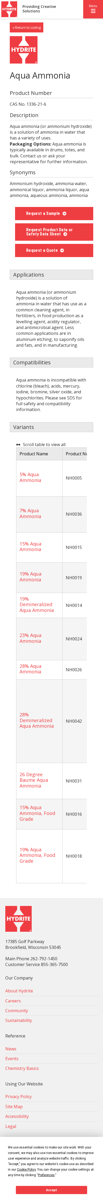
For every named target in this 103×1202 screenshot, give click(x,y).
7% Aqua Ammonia (30, 513)
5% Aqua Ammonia (30, 477)
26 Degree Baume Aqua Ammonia (34, 780)
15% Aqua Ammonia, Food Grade (37, 813)
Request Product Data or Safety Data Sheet (49, 231)
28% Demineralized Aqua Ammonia (37, 720)
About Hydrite (19, 991)
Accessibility (17, 1116)
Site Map (14, 1106)
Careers (13, 1001)
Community (16, 1010)
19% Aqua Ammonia (30, 577)
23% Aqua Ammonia (30, 638)
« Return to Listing (26, 27)
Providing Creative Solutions (39, 8)
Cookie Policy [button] (26, 1169)
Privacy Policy (18, 1096)
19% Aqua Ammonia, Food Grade (37, 855)
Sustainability (18, 1020)
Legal (10, 1126)
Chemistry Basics (22, 1068)
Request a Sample (43, 213)
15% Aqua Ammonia (30, 546)
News (10, 1049)
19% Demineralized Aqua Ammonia (37, 604)
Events (11, 1058)
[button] (93, 9)
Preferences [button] (46, 1175)
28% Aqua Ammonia (30, 669)
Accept (51, 1190)
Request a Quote (42, 250)
